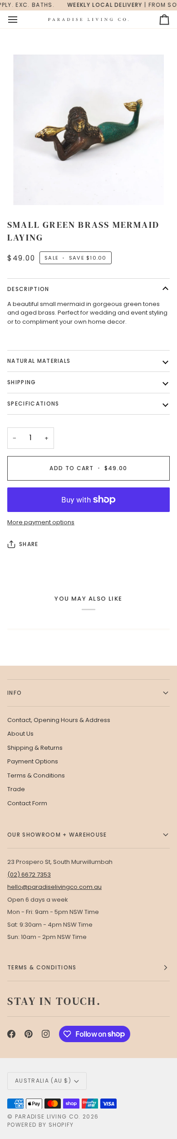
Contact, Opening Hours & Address (58, 720)
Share (29, 544)
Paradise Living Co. (49, 1116)
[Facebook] (11, 1034)
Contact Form (27, 803)
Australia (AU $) (43, 1080)
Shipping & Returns (35, 747)
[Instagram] (46, 1034)
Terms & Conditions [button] (42, 967)
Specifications (33, 403)
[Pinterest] (29, 1034)
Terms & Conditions (36, 775)
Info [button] (14, 693)
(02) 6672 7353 (29, 874)
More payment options (40, 522)
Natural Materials (38, 361)
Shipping (21, 382)
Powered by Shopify (40, 1125)
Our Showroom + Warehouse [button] (57, 834)
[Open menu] (20, 19)
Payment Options (32, 761)
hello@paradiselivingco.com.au (54, 887)
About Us (20, 733)
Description (28, 289)
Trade (16, 789)
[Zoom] (88, 130)
